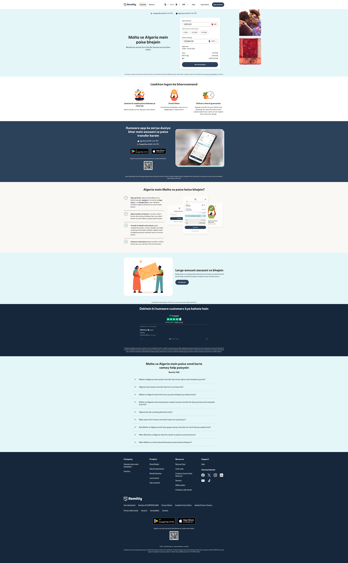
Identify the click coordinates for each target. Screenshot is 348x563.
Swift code (179, 469)
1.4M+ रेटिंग (163, 14)
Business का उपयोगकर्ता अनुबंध (148, 505)
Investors (127, 471)
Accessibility (154, 510)
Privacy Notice (166, 505)
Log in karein (205, 4)
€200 (186, 32)
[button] (166, 4)
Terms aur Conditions (211, 74)
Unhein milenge (187, 37)
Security (144, 510)
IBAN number (180, 485)
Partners (178, 480)
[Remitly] (130, 4)
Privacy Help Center (131, 510)
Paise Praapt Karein (157, 469)
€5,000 (204, 32)
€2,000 (194, 32)
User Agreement (129, 505)
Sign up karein (218, 4)
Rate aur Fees (180, 464)
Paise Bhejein (154, 464)
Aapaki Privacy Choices (203, 505)
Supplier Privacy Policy (183, 505)
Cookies (165, 510)
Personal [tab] (143, 4)
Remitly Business (156, 473)
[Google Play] (139, 151)
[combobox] (214, 41)
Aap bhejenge (186, 20)
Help (193, 4)
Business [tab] (152, 4)
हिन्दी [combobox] (183, 4)
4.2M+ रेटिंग (187, 14)
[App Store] (159, 151)
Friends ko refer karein (183, 490)
